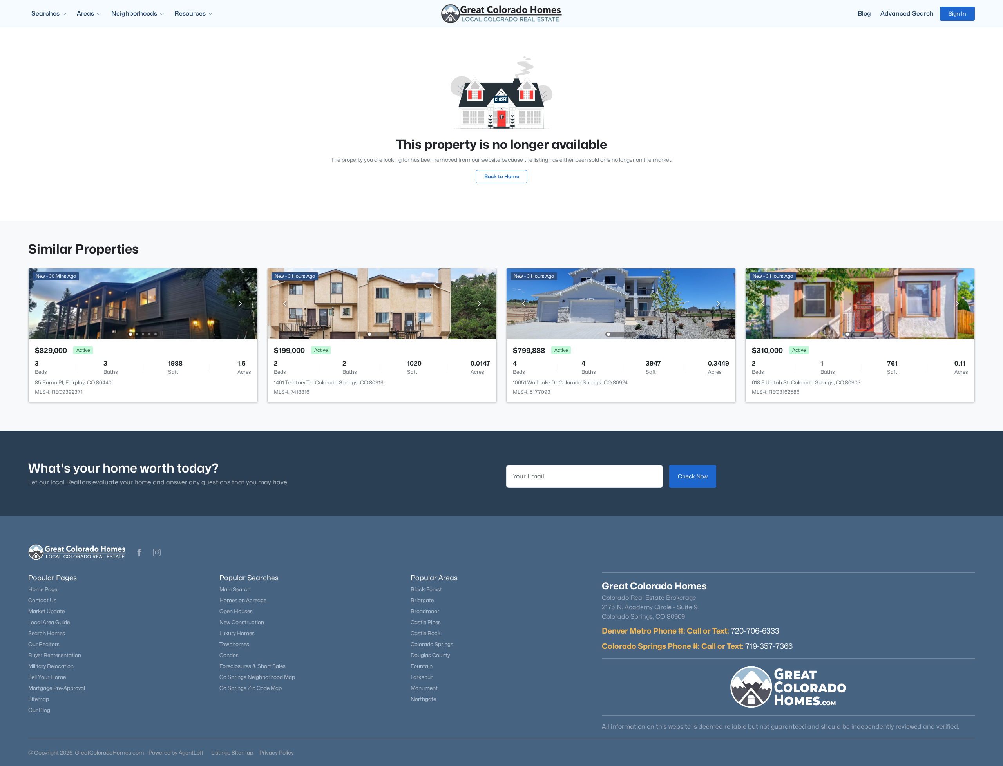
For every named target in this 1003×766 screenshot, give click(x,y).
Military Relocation (51, 666)
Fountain (422, 666)
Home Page (42, 589)
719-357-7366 (769, 646)
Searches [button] (45, 13)
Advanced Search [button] (907, 13)
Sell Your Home (47, 677)
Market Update (46, 611)
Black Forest (426, 589)
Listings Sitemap (232, 752)
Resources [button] (190, 13)
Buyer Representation (54, 655)
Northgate (423, 699)
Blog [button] (864, 13)
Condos (229, 655)
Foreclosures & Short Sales (252, 666)
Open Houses (236, 611)
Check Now (693, 476)
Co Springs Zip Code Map (250, 688)
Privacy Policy (276, 752)
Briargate (422, 600)
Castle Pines (426, 622)
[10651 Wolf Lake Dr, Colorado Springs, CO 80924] (621, 303)
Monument (424, 688)
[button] (139, 552)
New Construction (241, 622)
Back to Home (501, 176)
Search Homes (46, 633)
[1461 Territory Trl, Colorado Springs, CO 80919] (382, 303)
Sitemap (38, 699)
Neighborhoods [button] (134, 13)
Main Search (234, 589)
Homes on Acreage (242, 600)
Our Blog (39, 710)
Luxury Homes (237, 633)
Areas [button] (85, 13)
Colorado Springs (432, 644)
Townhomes (234, 644)
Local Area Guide (49, 622)
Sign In (957, 13)
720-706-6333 (755, 631)
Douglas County (430, 655)
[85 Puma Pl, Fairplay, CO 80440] (143, 303)
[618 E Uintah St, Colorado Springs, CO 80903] (860, 303)
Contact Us (42, 600)
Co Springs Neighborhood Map (257, 677)
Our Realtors (44, 644)
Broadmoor (425, 611)
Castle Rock (426, 633)
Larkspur (422, 677)
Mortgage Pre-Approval (56, 688)
